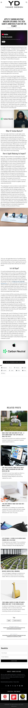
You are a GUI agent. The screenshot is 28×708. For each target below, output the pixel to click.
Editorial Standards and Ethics (7, 681)
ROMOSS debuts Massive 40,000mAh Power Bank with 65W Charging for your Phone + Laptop (14, 635)
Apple (9, 620)
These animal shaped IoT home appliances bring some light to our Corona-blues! (13, 603)
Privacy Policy (16, 681)
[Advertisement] (14, 13)
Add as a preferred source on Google (15, 362)
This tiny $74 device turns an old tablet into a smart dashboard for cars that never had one (13, 469)
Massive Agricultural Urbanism (11, 571)
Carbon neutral (16, 620)
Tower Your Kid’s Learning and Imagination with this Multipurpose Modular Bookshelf (14, 627)
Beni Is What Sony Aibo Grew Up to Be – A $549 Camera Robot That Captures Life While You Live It (13, 434)
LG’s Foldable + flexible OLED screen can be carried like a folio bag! (14, 539)
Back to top (13, 706)
